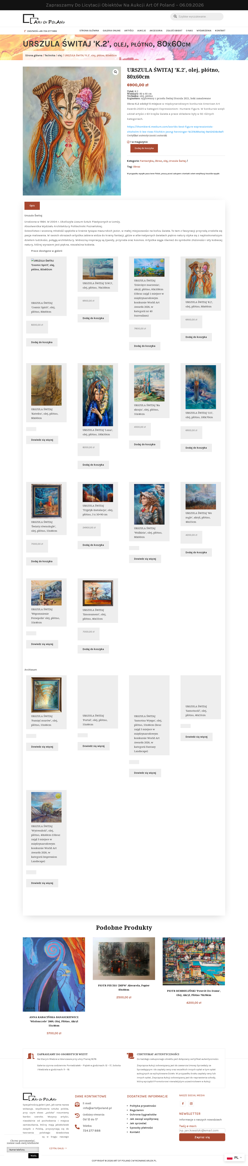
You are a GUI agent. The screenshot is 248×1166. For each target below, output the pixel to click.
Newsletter (189, 1114)
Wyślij (33, 1155)
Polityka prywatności (143, 1105)
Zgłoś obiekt (174, 30)
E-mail (87, 1103)
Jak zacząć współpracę (144, 1118)
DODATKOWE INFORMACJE (147, 1096)
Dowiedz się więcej (42, 439)
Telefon (87, 1125)
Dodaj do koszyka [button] (41, 342)
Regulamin (137, 1110)
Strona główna (89, 30)
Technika (50, 55)
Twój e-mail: (188, 1126)
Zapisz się (202, 1137)
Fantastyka (147, 160)
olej (60, 55)
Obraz (158, 160)
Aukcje (141, 30)
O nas (189, 30)
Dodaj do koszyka (144, 148)
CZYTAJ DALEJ (56, 1148)
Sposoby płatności (141, 1127)
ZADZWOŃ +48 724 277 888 (42, 31)
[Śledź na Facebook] (182, 1103)
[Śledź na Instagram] (191, 1103)
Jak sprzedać (138, 1123)
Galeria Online (112, 30)
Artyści (129, 30)
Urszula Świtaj (177, 160)
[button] (116, 72)
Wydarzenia (204, 30)
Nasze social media (192, 1095)
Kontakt (220, 30)
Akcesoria (156, 30)
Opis (32, 205)
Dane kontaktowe (90, 1096)
